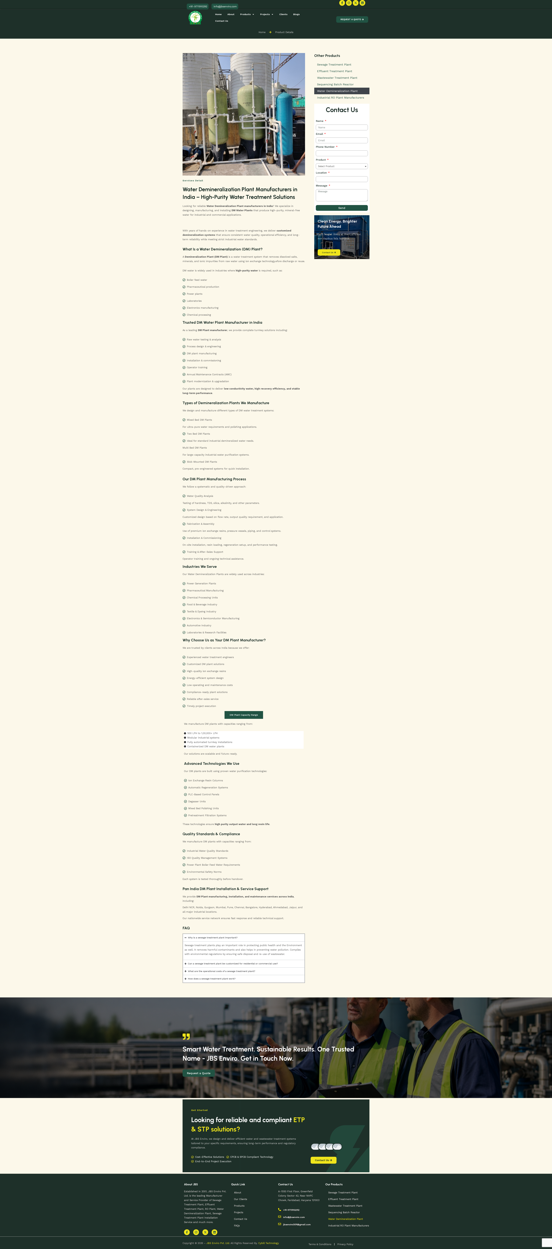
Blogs (296, 14)
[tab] (244, 715)
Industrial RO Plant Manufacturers (340, 97)
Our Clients (240, 1199)
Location (322, 172)
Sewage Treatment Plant (334, 64)
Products (245, 14)
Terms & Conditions (319, 1244)
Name (320, 120)
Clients (283, 14)
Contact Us (221, 21)
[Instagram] (349, 3)
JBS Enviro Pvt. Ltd (217, 1243)
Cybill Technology (268, 1243)
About (230, 14)
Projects (265, 14)
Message (322, 185)
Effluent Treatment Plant (334, 71)
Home (218, 14)
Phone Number (326, 146)
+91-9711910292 (291, 1210)
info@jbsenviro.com (294, 1217)
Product (321, 159)
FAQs (237, 1225)
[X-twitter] (356, 3)
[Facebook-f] (342, 3)
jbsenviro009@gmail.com (297, 1224)
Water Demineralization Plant (337, 91)
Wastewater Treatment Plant (337, 77)
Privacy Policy (345, 1244)
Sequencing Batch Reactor (335, 84)
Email (320, 133)
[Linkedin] (362, 3)
